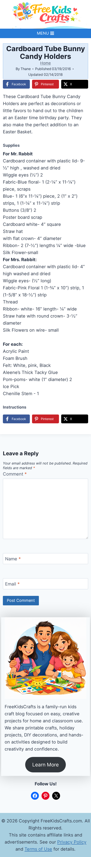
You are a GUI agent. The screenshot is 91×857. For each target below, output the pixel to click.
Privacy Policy (71, 842)
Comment (15, 474)
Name (13, 558)
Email (12, 584)
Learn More (45, 765)
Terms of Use (38, 849)
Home (45, 63)
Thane (26, 69)
